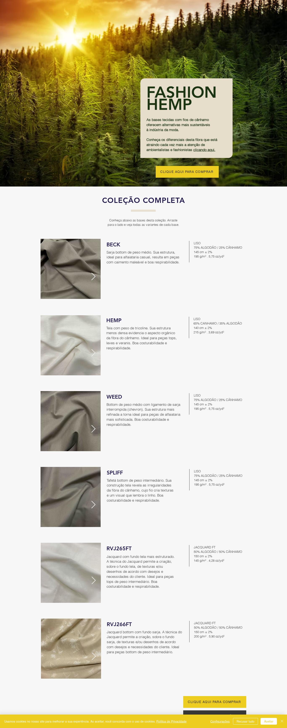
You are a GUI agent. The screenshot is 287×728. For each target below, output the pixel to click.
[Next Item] (93, 277)
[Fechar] (281, 721)
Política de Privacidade (171, 721)
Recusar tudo (245, 721)
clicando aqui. (204, 149)
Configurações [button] (220, 721)
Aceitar (268, 721)
